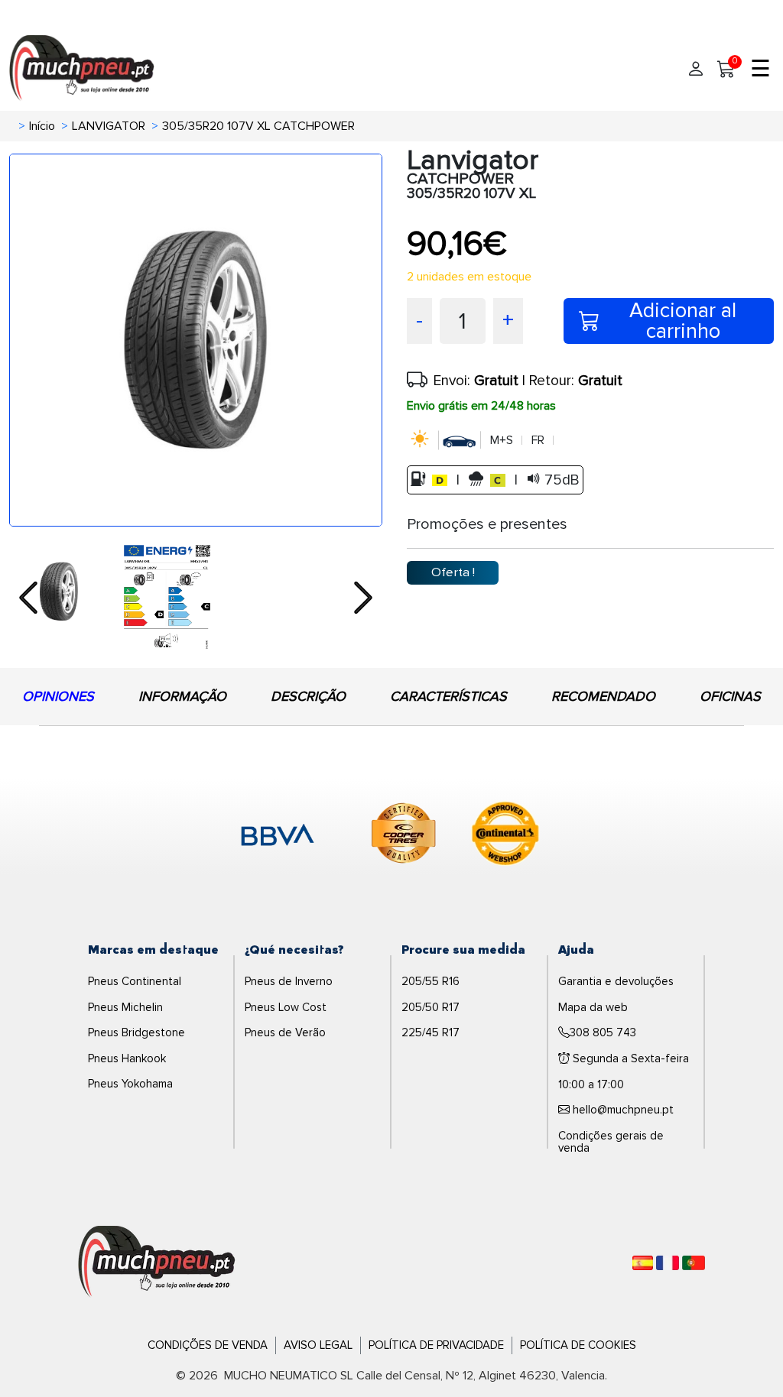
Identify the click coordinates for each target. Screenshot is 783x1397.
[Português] (693, 1263)
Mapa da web (593, 1007)
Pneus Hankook (127, 1058)
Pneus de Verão (285, 1032)
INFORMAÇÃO (182, 696)
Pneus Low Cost (286, 1007)
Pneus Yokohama (130, 1084)
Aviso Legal (318, 1345)
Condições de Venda (208, 1345)
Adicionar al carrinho (682, 321)
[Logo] (157, 1262)
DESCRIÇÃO (308, 696)
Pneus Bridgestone (136, 1032)
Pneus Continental (134, 981)
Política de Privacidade (436, 1345)
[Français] (667, 1263)
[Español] (642, 1263)
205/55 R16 (430, 981)
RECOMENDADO (603, 696)
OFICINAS (730, 696)
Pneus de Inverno (289, 981)
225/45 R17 (430, 1032)
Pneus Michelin (125, 1007)
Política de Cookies (578, 1345)
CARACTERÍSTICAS (448, 696)
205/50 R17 (430, 1007)
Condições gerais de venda (611, 1142)
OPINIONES (58, 696)
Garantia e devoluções (616, 981)
